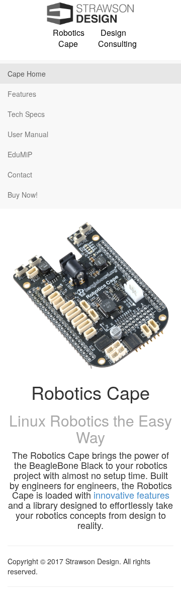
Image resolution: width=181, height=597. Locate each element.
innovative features (131, 494)
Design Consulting (113, 38)
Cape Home (27, 74)
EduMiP (20, 154)
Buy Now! (23, 195)
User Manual (28, 134)
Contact (20, 174)
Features (22, 94)
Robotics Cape (68, 38)
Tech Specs (26, 114)
